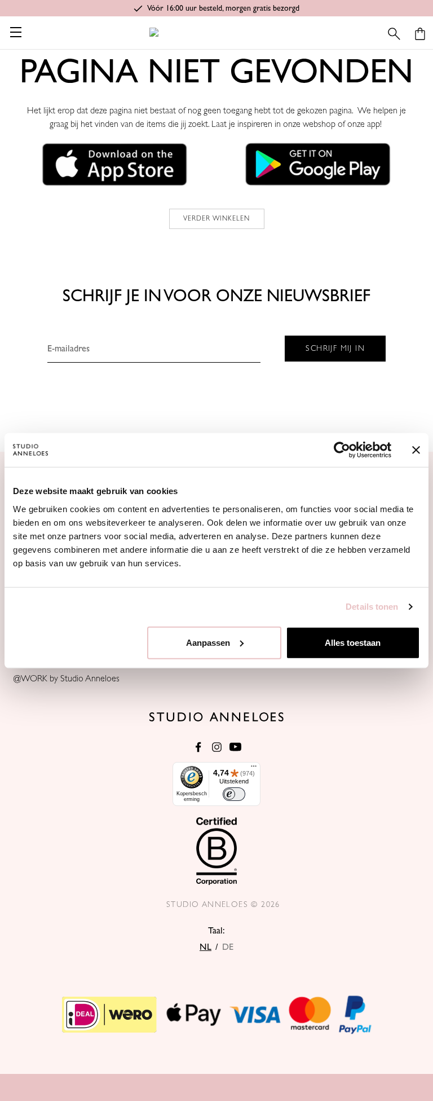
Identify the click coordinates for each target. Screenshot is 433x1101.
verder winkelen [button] (216, 218)
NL (205, 947)
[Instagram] (217, 747)
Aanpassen (208, 642)
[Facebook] (198, 747)
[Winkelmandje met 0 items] (420, 34)
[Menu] (253, 769)
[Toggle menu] (15, 31)
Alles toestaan (353, 642)
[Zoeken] (394, 34)
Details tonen (372, 606)
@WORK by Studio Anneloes (67, 678)
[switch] (234, 794)
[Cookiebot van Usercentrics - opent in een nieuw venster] (342, 450)
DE (227, 947)
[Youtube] (235, 747)
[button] (115, 164)
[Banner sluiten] (416, 450)
